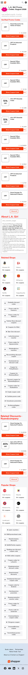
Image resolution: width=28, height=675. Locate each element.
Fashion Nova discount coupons (14, 321)
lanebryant (5, 520)
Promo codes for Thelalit (13, 604)
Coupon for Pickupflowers (13, 368)
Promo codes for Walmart (13, 315)
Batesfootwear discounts (13, 573)
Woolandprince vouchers (13, 349)
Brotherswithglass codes (13, 406)
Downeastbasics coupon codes (13, 616)
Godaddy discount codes (14, 303)
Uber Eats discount (14, 331)
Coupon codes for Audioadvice (13, 386)
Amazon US (6, 267)
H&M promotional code (13, 534)
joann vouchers (14, 530)
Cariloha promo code (13, 396)
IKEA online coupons (13, 555)
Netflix (4, 293)
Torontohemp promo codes (13, 633)
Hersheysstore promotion (13, 592)
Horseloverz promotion (13, 401)
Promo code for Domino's (14, 309)
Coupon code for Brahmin (13, 585)
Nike (17, 507)
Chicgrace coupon (14, 622)
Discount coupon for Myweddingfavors (13, 380)
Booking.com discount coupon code (14, 550)
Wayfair (18, 495)
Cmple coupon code (13, 392)
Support (21, 655)
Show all (14, 211)
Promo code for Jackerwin (14, 610)
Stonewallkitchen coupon (13, 627)
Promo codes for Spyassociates (13, 343)
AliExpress (19, 280)
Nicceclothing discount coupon (13, 355)
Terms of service (23, 664)
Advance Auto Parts (8, 507)
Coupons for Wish (13, 327)
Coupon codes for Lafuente (13, 561)
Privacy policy (15, 664)
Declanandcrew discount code (14, 361)
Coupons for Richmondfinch (14, 374)
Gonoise (18, 520)
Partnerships (19, 649)
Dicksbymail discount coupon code (13, 579)
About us (7, 655)
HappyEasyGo (20, 293)
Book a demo (9, 649)
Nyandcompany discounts (14, 539)
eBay (4, 280)
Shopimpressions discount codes (13, 567)
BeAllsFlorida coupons (14, 545)
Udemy (18, 267)
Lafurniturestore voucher (13, 337)
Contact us (14, 655)
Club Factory (6, 495)
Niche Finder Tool (15, 651)
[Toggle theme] (25, 2)
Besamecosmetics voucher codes (14, 598)
